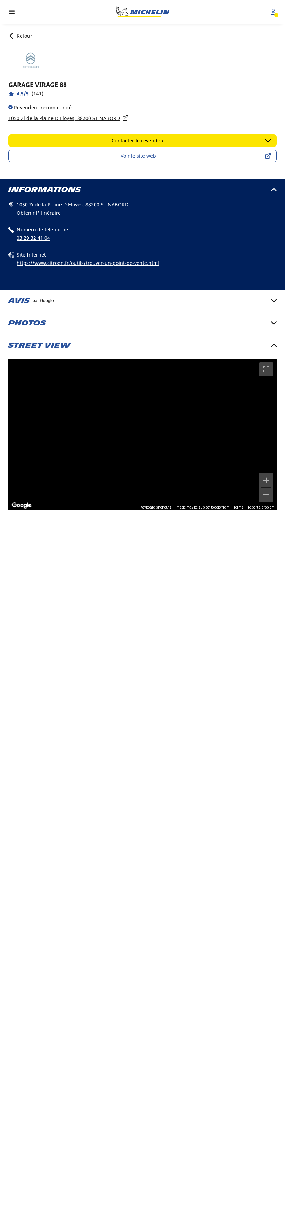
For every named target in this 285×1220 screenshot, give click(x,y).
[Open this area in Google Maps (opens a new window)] (21, 505)
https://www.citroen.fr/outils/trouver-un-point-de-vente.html (88, 263)
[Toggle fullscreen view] (266, 369)
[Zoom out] (266, 495)
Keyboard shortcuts (155, 507)
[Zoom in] (266, 480)
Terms (239, 507)
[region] (142, 434)
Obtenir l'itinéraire (39, 213)
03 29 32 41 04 (33, 238)
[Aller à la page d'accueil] (142, 12)
